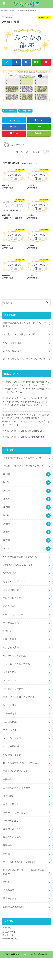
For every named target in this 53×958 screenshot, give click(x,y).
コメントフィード (11, 935)
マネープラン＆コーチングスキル (20, 697)
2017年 (6, 474)
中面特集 (7, 779)
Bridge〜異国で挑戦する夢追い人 (20, 556)
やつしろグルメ (10, 398)
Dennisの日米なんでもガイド (18, 565)
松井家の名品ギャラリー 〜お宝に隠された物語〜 (24, 872)
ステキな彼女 (10, 672)
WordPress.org (9, 938)
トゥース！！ (10, 680)
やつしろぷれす (25, 954)
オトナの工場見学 (12, 622)
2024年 (6, 532)
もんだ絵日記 (10, 721)
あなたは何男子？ (12, 598)
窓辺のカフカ (10, 890)
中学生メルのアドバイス (15, 771)
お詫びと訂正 (10, 639)
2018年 (6, 482)
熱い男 (6, 882)
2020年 (6, 499)
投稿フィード (9, 931)
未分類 (6, 853)
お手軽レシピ (10, 631)
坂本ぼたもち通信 (12, 837)
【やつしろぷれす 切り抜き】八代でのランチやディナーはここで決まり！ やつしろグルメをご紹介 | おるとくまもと (26, 401)
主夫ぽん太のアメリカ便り (16, 787)
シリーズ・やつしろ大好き (16, 664)
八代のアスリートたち (14, 812)
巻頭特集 (7, 845)
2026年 (6, 548)
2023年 (6, 523)
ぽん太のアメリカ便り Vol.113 (19, 334)
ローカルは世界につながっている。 (21, 763)
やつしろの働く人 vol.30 (14, 431)
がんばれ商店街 (11, 647)
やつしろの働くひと (13, 738)
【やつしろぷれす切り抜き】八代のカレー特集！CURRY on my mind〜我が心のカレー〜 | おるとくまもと (26, 388)
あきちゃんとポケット (14, 581)
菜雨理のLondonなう (13, 906)
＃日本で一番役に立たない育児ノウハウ (23, 466)
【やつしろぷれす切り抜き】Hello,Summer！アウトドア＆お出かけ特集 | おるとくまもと (26, 421)
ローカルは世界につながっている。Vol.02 (24, 359)
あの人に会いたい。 (13, 606)
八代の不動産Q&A (12, 351)
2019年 (6, 490)
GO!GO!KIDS (9, 573)
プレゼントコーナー (13, 688)
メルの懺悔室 (10, 713)
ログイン (6, 928)
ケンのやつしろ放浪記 (14, 655)
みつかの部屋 (26, 111)
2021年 (6, 507)
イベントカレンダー (13, 614)
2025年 (6, 540)
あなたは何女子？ (12, 589)
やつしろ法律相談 (12, 342)
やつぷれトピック (12, 754)
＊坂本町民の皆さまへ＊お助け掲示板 (22, 457)
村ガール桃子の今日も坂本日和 (19, 862)
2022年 (6, 515)
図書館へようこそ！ (13, 829)
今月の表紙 (8, 796)
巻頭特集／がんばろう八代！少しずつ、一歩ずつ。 (24, 324)
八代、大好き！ (11, 804)
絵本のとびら (10, 898)
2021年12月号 (10, 111)
